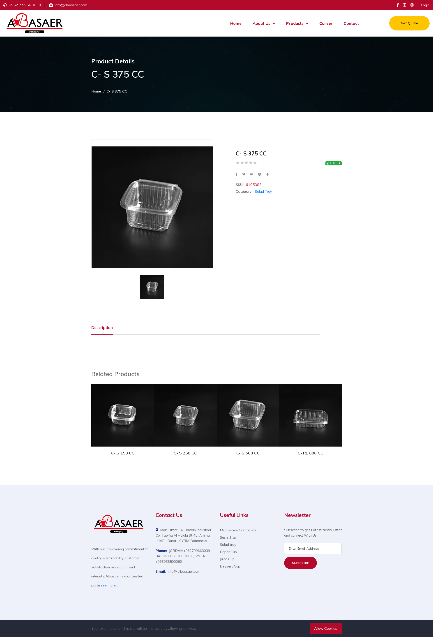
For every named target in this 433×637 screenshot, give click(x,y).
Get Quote (409, 23)
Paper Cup (228, 551)
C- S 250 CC (185, 453)
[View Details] (122, 409)
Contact (351, 23)
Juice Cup (227, 559)
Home (236, 23)
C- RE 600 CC (310, 453)
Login (425, 5)
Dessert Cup (230, 566)
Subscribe (300, 563)
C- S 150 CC (122, 453)
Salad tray (228, 544)
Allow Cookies (325, 628)
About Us (261, 23)
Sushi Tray (228, 537)
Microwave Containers (238, 530)
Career (326, 23)
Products (295, 23)
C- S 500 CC (248, 453)
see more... (109, 585)
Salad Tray (263, 191)
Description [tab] (102, 327)
